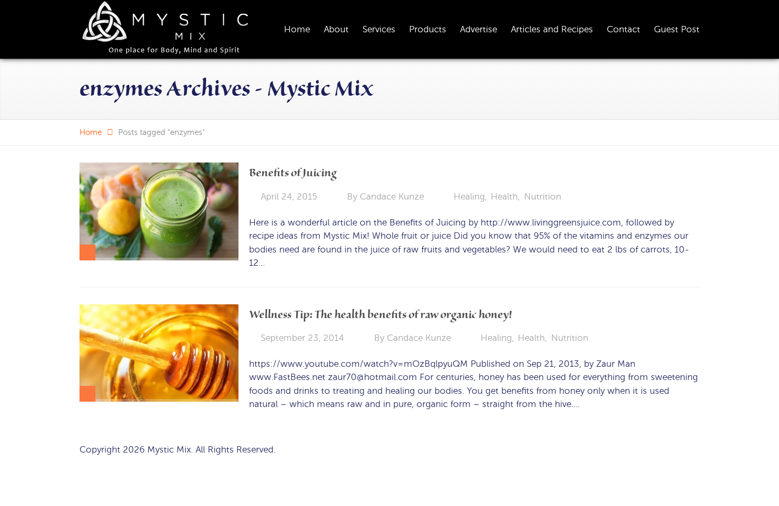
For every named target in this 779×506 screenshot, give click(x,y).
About (336, 29)
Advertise (478, 29)
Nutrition (542, 197)
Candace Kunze (392, 197)
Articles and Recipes (552, 29)
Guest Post (677, 29)
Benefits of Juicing (293, 172)
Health (504, 197)
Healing (469, 197)
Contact (623, 29)
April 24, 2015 (289, 197)
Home (297, 29)
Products (427, 29)
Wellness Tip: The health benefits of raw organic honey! (380, 314)
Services (378, 29)
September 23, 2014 (302, 338)
